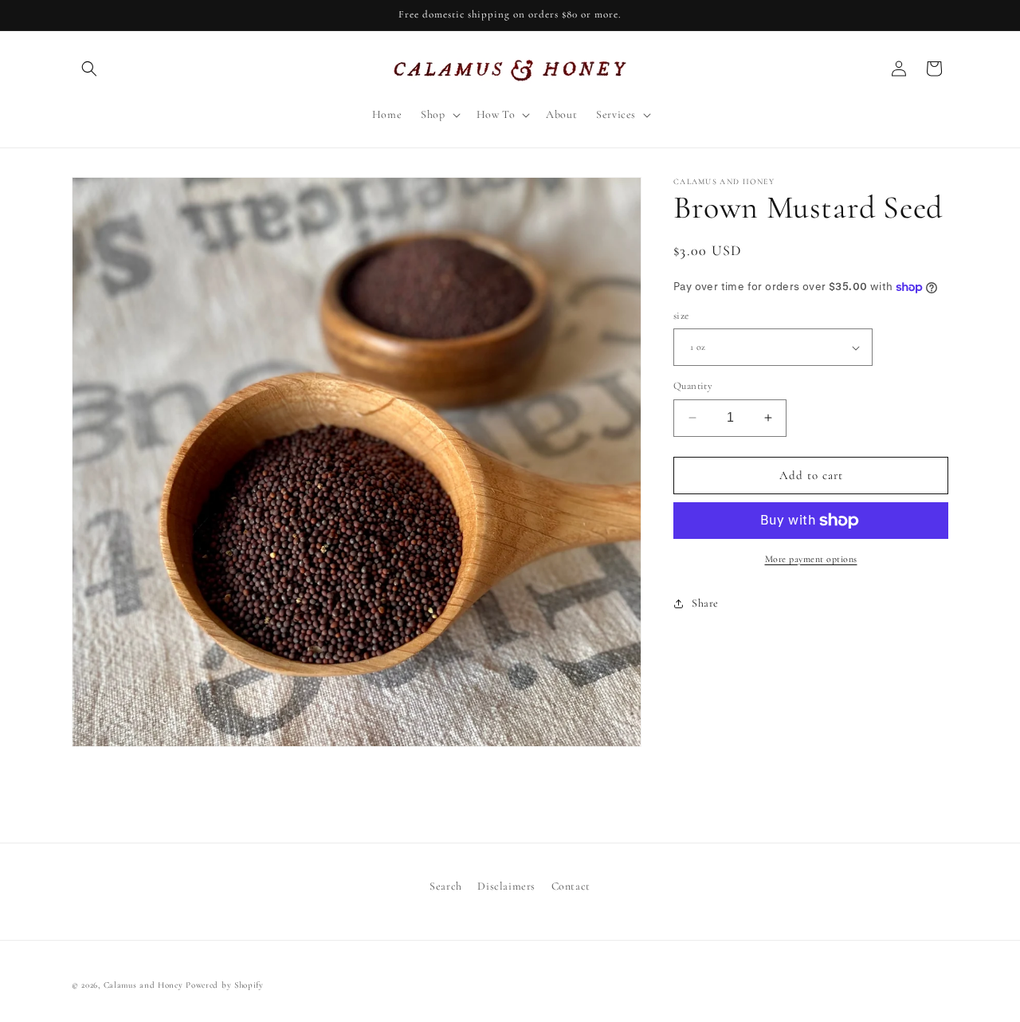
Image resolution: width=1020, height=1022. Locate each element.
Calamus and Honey (143, 985)
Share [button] (705, 603)
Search (446, 886)
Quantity (692, 385)
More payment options (811, 558)
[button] (89, 68)
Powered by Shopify (225, 985)
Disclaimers (506, 886)
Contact (570, 886)
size (681, 315)
